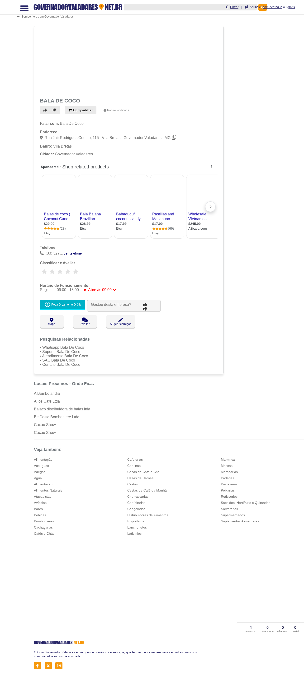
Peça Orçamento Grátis (66, 304)
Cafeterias (135, 459)
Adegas (39, 472)
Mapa (51, 324)
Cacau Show (45, 425)
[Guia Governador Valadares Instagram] (60, 666)
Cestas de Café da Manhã (147, 490)
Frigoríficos (135, 521)
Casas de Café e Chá (143, 472)
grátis (291, 7)
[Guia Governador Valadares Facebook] (39, 666)
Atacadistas (42, 496)
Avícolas (40, 503)
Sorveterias (229, 509)
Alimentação (43, 459)
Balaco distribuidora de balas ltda (62, 409)
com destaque (272, 7)
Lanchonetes (137, 527)
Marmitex (228, 459)
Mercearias (229, 472)
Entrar (234, 7)
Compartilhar (82, 110)
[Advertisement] (128, 61)
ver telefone (73, 253)
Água (38, 478)
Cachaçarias (43, 527)
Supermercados (233, 515)
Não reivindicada (118, 110)
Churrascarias (137, 496)
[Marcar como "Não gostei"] (55, 110)
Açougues (41, 466)
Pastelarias (229, 484)
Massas (227, 466)
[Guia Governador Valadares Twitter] (49, 666)
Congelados (136, 509)
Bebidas (40, 515)
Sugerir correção (121, 324)
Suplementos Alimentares (240, 521)
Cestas (132, 484)
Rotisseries (229, 496)
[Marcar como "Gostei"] (45, 110)
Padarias (227, 478)
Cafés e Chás (44, 533)
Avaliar (85, 324)
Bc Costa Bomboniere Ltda (56, 417)
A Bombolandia (47, 393)
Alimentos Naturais (48, 490)
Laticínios (134, 533)
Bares (38, 509)
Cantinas (134, 466)
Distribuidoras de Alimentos (147, 515)
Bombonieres (44, 521)
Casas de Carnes (140, 478)
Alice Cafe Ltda (47, 401)
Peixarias (228, 490)
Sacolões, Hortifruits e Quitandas (245, 503)
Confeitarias (136, 503)
